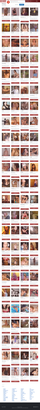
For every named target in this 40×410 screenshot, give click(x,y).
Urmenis (31, 398)
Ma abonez (21, 4)
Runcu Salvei (22, 397)
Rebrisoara (22, 395)
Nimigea (22, 389)
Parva (22, 391)
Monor (13, 400)
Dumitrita (4, 400)
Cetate (4, 394)
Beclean (4, 388)
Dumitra (4, 399)
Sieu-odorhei (31, 390)
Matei (13, 397)
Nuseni (22, 390)
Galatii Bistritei (14, 388)
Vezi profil (6, 20)
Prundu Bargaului (23, 393)
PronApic (5, 1)
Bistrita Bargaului (5, 390)
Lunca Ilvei (13, 394)
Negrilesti (22, 388)
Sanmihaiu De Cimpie (24, 400)
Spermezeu (31, 393)
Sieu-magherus (32, 389)
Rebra (22, 394)
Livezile (13, 393)
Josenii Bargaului (14, 391)
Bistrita (4, 389)
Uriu (30, 397)
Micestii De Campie (14, 398)
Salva (22, 398)
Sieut (30, 391)
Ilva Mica (13, 390)
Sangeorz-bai (23, 399)
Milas (13, 399)
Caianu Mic (4, 393)
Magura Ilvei (14, 395)
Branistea (4, 391)
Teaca (30, 395)
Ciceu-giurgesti (5, 397)
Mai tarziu (16, 4)
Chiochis (4, 395)
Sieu (30, 388)
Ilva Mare (13, 389)
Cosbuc (4, 398)
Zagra (31, 399)
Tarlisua (31, 394)
